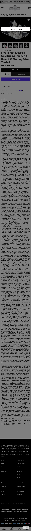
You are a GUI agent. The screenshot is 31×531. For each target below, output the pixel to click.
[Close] (29, 28)
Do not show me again (16, 29)
